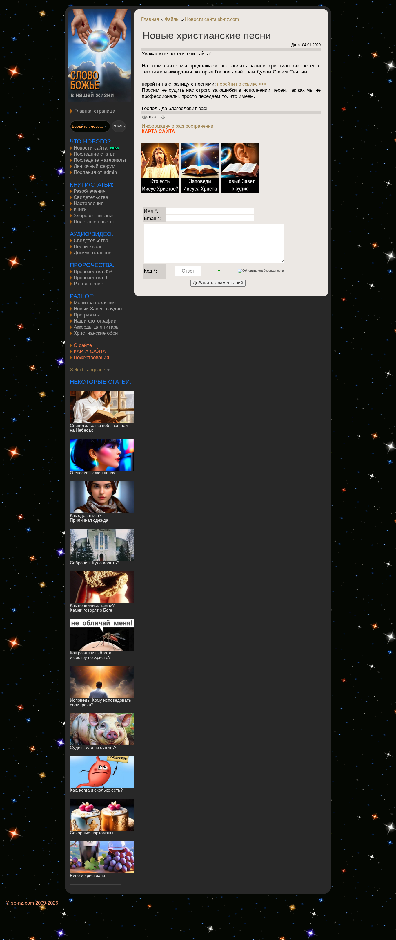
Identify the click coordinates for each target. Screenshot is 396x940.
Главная (150, 19)
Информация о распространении (177, 126)
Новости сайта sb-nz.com (212, 19)
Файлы (172, 19)
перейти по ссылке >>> (241, 84)
